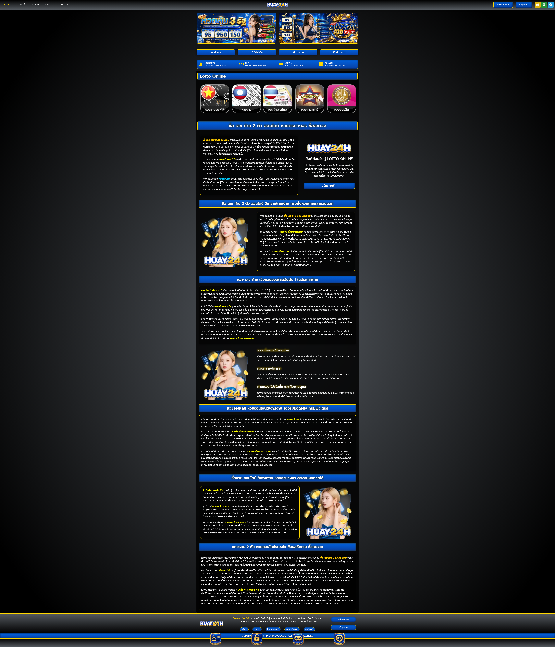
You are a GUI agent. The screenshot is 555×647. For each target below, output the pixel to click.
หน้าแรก (8, 5)
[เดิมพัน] (281, 64)
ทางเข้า (35, 5)
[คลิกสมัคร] (201, 64)
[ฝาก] (241, 64)
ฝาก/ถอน (49, 5)
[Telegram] (551, 5)
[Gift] (538, 5)
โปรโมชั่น (22, 5)
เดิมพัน (288, 63)
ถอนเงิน (329, 63)
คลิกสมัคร (210, 63)
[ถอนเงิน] (321, 64)
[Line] (544, 5)
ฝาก (247, 63)
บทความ (64, 5)
